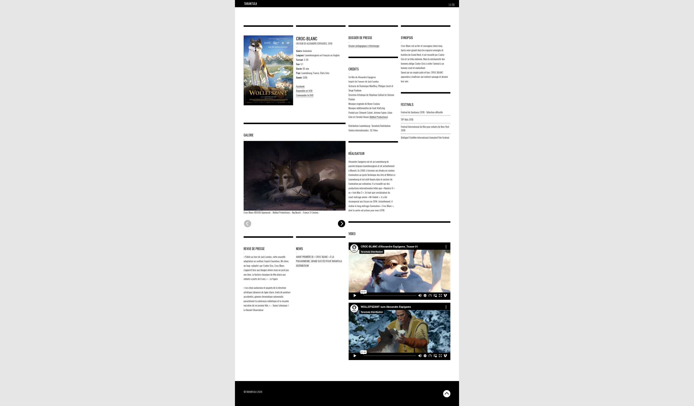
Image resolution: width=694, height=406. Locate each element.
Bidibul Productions (378, 117)
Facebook (300, 86)
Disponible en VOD (304, 90)
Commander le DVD (304, 95)
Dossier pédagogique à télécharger (363, 46)
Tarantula (250, 3)
